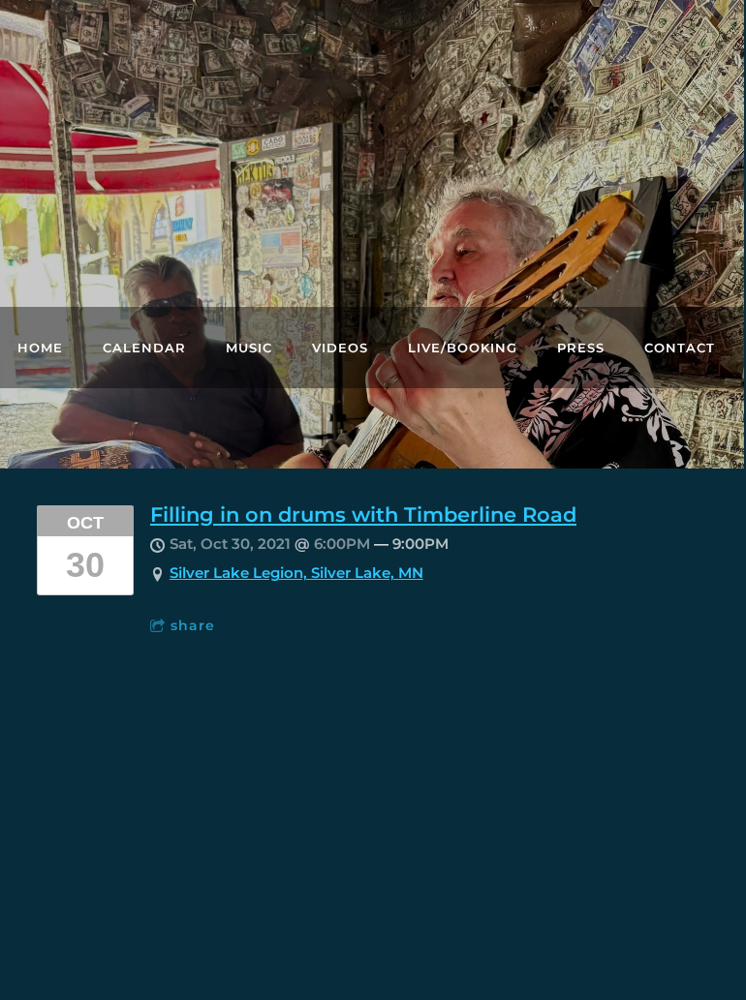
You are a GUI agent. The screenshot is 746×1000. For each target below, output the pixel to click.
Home (40, 347)
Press (581, 347)
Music (249, 347)
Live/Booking (462, 347)
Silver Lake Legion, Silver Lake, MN (296, 572)
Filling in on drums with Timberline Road (363, 514)
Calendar (144, 347)
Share (193, 625)
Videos (340, 347)
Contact (679, 347)
